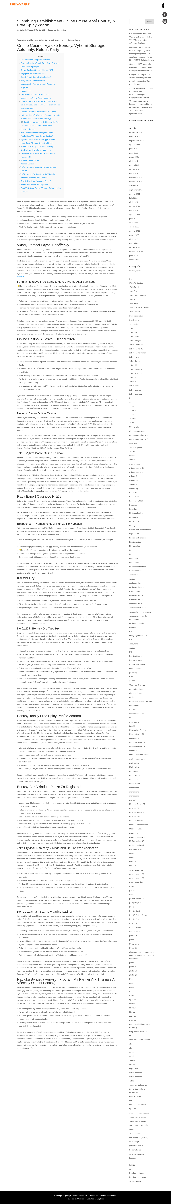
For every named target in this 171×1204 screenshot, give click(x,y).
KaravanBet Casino (137, 730)
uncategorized (135, 1096)
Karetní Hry (26, 91)
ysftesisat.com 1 (136, 1146)
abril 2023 (133, 223)
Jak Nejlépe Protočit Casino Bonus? (36, 181)
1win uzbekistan (136, 316)
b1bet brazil (134, 497)
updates (132, 1109)
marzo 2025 (134, 165)
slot (130, 1044)
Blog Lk (132, 554)
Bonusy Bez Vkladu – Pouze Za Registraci (39, 101)
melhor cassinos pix (137, 759)
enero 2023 (134, 227)
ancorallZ (133, 443)
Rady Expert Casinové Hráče (33, 80)
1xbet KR (133, 365)
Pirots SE (133, 948)
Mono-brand (134, 783)
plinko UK (133, 971)
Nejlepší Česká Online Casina (33, 73)
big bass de (134, 534)
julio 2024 (133, 198)
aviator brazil (134, 464)
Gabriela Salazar (27, 30)
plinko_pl (133, 975)
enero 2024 (134, 210)
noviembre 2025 (136, 132)
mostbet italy (134, 816)
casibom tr (133, 575)
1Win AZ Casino (136, 283)
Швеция (132, 1158)
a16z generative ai (137, 431)
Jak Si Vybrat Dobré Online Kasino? (36, 77)
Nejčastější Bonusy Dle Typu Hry (34, 94)
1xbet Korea (134, 361)
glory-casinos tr (135, 693)
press (131, 987)
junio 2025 (133, 153)
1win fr (132, 299)
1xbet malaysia (135, 369)
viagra (132, 1129)
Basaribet (133, 509)
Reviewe (133, 1012)
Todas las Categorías (57, 30)
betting (132, 525)
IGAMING (133, 710)
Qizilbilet (132, 999)
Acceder (132, 1169)
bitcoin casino (135, 542)
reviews (132, 1020)
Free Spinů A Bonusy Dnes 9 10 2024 (37, 143)
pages (132, 890)
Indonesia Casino (136, 714)
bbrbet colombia (136, 513)
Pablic (131, 886)
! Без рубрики (135, 270)
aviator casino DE (136, 468)
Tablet (131, 1081)
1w (130, 279)
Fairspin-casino (135, 660)
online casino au (136, 870)
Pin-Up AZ (133, 923)
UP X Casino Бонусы (138, 1104)
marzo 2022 (134, 243)
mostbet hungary (136, 812)
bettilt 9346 (134, 521)
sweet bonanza (135, 1073)
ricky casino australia (138, 1031)
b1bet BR (133, 492)
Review (132, 1008)
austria (132, 456)
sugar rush (133, 1068)
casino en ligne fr (136, 587)
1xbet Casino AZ (136, 345)
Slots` (131, 1056)
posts (131, 983)
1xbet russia (134, 386)
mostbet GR (134, 808)
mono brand (134, 775)
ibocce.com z (134, 705)
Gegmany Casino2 (137, 685)
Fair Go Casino (135, 656)
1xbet (131, 328)
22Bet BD (133, 410)
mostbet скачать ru (137, 837)
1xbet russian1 (135, 394)
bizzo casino (134, 546)
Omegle (132, 862)
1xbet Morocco (135, 373)
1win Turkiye (134, 312)
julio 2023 (133, 219)
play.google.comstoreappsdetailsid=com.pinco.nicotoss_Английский (141, 955)
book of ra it (134, 562)
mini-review (134, 763)
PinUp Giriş (134, 944)
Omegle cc (133, 866)
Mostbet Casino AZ (137, 804)
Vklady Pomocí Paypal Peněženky (35, 60)
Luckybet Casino (28, 129)
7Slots (132, 423)
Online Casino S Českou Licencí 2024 (37, 70)
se (130, 1035)
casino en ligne (135, 583)
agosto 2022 (134, 231)
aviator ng (133, 488)
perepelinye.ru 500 (137, 903)
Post (131, 979)
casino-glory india (136, 623)
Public (131, 995)
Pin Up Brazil (134, 911)
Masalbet (133, 751)
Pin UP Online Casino (138, 915)
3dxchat (132, 419)
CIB (130, 640)
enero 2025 (134, 173)
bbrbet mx (133, 517)
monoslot (133, 800)
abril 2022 (133, 239)
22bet (131, 406)
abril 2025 (133, 161)
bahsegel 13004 (136, 501)
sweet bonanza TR (137, 1077)
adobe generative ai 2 (138, 439)
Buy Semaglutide (136, 571)
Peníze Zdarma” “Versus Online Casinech (38, 112)
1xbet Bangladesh (137, 340)
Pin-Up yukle (134, 931)
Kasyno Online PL (136, 734)
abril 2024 (133, 202)
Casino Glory (134, 591)
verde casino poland (137, 1121)
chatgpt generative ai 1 (139, 635)
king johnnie (134, 738)
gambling (133, 673)
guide (131, 697)
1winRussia (134, 320)
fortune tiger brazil (137, 664)
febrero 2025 (134, 169)
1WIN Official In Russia (139, 308)
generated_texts (136, 689)
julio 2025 (133, 149)
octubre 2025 (135, 136)
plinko (131, 962)
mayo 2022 (134, 235)
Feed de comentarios (138, 1177)
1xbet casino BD (136, 349)
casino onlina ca (136, 595)
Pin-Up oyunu (135, 927)
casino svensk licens (138, 608)
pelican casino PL (136, 899)
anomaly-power (135, 447)
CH (130, 631)
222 (131, 402)
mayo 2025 (134, 157)
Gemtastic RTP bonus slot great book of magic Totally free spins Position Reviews (140, 67)
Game (132, 677)
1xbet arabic (134, 336)
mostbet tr (133, 833)
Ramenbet (133, 1004)
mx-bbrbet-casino (136, 849)
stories (132, 1064)
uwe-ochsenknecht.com (139, 1113)
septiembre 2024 (136, 190)
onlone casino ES (136, 874)
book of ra (133, 558)
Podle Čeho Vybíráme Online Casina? (37, 136)
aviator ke (133, 480)
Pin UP (132, 907)
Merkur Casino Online (30, 160)
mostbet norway (136, 820)
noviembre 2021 (136, 251)
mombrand (134, 771)
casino (132, 579)
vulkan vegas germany (138, 1137)
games (132, 681)
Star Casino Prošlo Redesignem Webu (37, 132)
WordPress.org (135, 1181)
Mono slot (133, 779)
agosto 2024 (134, 194)
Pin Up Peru (134, 919)
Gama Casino (135, 668)
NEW (131, 853)
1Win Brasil (134, 287)
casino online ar (136, 599)
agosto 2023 (134, 214)
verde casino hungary (138, 1117)
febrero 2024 (134, 206)
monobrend (134, 792)
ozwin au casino (136, 882)
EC (130, 652)
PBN (131, 895)
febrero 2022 (134, 247)
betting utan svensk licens (140, 530)
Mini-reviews (134, 767)
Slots (131, 1052)
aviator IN (133, 476)
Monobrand (134, 788)
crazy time (133, 644)
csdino (132, 648)
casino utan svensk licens (140, 612)
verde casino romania (138, 1125)
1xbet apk (133, 332)
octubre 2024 (135, 186)
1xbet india (134, 357)
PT (130, 991)
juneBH (132, 726)
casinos (132, 627)
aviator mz (133, 484)
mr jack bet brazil (136, 845)
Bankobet (133, 505)
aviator (132, 460)
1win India (133, 303)
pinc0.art (133, 936)
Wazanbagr (134, 1141)
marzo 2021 (134, 260)
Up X (131, 1100)
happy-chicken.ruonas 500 (140, 701)
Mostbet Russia (135, 829)
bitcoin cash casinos (137, 538)
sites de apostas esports (139, 1040)
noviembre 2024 (136, 181)
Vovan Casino (135, 1133)
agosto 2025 (134, 144)
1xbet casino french (137, 353)
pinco (131, 940)
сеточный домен (136, 1154)
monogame (134, 796)
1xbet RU (133, 382)
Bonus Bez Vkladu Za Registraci (34, 185)
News (131, 857)
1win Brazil (133, 291)
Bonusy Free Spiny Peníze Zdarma (36, 98)
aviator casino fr (136, 472)
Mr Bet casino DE (136, 841)
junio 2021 (133, 256)
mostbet (20, 277)
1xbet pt (132, 377)
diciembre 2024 (135, 177)
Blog (131, 550)
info (130, 718)
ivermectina (134, 722)
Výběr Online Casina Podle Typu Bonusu (38, 139)
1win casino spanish (137, 295)
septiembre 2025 (136, 140)
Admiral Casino (27, 164)
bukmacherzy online (137, 567)
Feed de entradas (136, 1173)
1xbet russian (135, 390)
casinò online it (135, 604)
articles (132, 451)
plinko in (132, 967)
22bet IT (132, 414)
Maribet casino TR (137, 742)
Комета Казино (135, 1150)
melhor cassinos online (139, 755)
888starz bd (134, 427)
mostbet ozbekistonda (138, 825)
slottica (132, 1060)
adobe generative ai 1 (138, 435)
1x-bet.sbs (133, 324)
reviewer (133, 1016)
